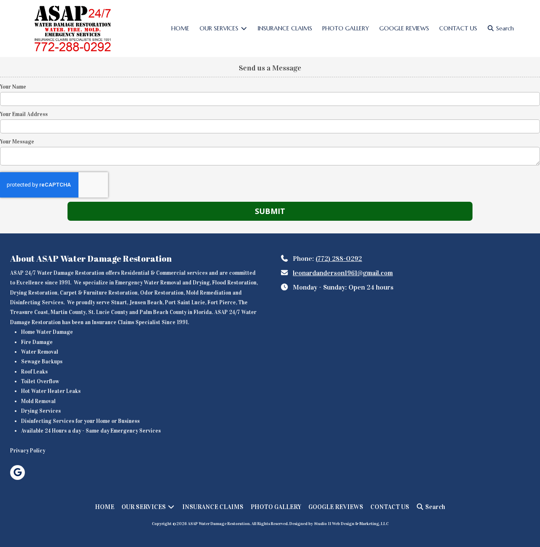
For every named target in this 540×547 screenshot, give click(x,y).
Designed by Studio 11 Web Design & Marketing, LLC (339, 523)
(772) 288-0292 (339, 259)
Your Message (17, 141)
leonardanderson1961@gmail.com (343, 273)
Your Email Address (24, 114)
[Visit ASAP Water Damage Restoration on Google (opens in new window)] (17, 472)
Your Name (13, 87)
